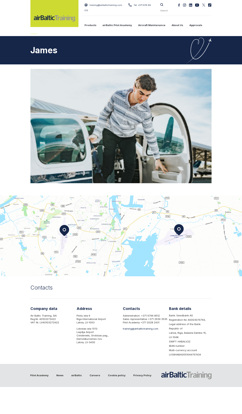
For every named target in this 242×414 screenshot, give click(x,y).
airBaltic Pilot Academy (117, 25)
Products (90, 25)
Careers (95, 375)
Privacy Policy (142, 375)
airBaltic (76, 375)
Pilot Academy (39, 375)
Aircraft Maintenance (151, 25)
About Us (177, 25)
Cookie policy (117, 375)
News (60, 375)
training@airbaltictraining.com (106, 5)
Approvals (195, 25)
